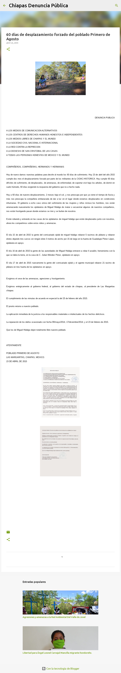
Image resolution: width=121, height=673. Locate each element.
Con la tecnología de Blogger (62, 668)
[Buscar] (72, 5)
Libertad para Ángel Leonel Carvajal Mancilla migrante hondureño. (57, 653)
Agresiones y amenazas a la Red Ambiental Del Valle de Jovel (54, 617)
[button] (8, 49)
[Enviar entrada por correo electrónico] (8, 533)
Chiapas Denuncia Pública (38, 5)
